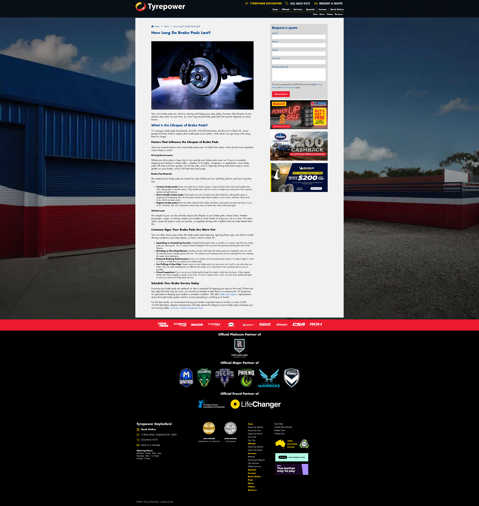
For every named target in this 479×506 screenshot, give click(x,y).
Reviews (339, 14)
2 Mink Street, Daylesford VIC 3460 (159, 434)
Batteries (251, 456)
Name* (275, 33)
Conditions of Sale (166, 502)
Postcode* (276, 58)
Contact (323, 9)
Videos (330, 14)
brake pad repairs (228, 294)
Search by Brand (255, 433)
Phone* (275, 41)
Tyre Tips (251, 440)
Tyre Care (252, 437)
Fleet (315, 14)
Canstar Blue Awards (283, 427)
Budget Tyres (279, 430)
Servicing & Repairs (256, 460)
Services (298, 9)
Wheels (286, 9)
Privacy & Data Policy (151, 502)
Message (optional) (280, 66)
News (322, 14)
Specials (310, 9)
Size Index (278, 424)
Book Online (337, 9)
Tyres (275, 9)
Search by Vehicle (255, 427)
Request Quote (281, 94)
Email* (275, 50)
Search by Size (254, 430)
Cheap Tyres (279, 433)
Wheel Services (254, 466)
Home (156, 26)
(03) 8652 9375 (300, 3)
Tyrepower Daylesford (265, 3)
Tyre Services (253, 463)
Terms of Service (288, 87)
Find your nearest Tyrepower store (186, 307)
